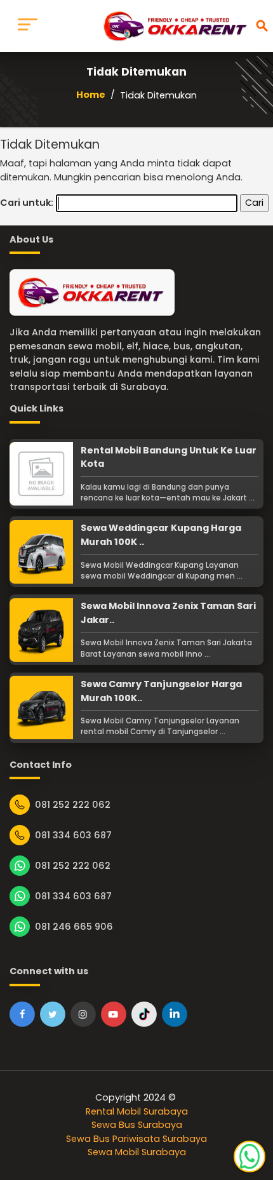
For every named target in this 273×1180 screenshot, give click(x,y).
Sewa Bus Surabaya (136, 1124)
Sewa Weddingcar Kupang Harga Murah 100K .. (161, 534)
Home (90, 94)
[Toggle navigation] (27, 26)
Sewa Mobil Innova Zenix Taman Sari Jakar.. (168, 613)
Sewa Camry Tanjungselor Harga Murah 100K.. (161, 691)
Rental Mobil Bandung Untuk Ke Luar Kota (168, 457)
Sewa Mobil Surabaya (137, 1152)
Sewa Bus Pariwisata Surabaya (136, 1138)
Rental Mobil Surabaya (137, 1111)
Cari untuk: (26, 202)
